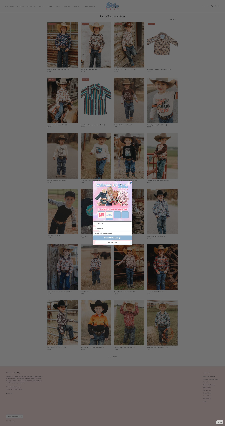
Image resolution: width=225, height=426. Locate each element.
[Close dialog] (131, 183)
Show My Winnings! (112, 238)
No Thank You (112, 242)
